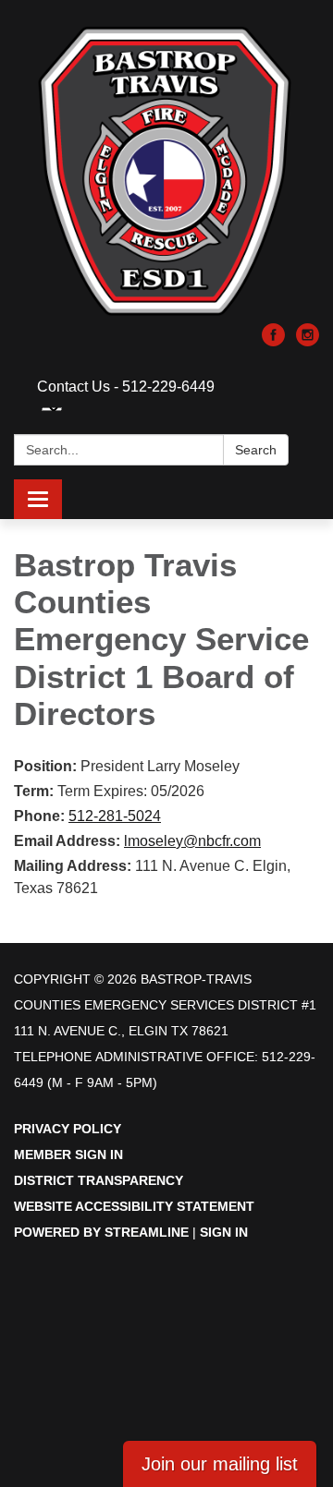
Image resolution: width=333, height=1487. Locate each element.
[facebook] (273, 341)
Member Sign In (68, 1154)
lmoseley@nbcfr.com (192, 841)
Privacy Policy (67, 1128)
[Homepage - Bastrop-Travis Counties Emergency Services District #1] (166, 170)
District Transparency (98, 1180)
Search (256, 449)
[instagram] (307, 341)
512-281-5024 (114, 816)
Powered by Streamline (101, 1232)
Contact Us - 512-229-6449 (126, 386)
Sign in (224, 1232)
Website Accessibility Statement (134, 1206)
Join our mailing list (220, 1464)
